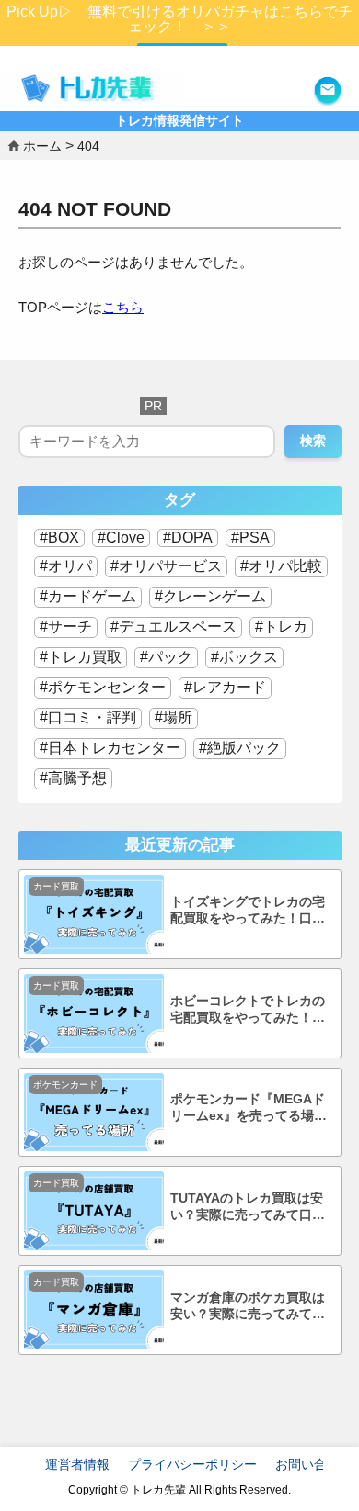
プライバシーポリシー (192, 1464)
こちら (123, 307)
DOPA (192, 537)
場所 (177, 717)
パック (170, 657)
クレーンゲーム (214, 596)
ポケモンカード (65, 1085)
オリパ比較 (285, 566)
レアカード (229, 687)
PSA (254, 537)
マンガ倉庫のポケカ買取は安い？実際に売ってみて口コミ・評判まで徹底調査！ (247, 1307)
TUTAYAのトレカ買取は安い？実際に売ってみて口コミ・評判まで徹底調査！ (247, 1208)
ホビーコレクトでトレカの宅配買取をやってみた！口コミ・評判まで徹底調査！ (247, 1010)
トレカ (285, 626)
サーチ (70, 626)
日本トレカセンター (114, 748)
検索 (313, 440)
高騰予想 (77, 778)
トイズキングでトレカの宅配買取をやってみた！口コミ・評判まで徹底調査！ (247, 911)
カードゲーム (92, 596)
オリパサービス (170, 566)
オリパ (70, 566)
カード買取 (56, 886)
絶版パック (244, 748)
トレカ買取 (85, 657)
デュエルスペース (178, 626)
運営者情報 (77, 1464)
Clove (125, 537)
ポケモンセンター (107, 687)
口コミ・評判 (92, 717)
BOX (63, 537)
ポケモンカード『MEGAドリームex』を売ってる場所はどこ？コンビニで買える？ (248, 1108)
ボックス (248, 657)
